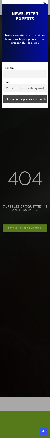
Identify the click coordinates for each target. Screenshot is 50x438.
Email (7, 82)
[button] (44, 4)
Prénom (8, 68)
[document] (25, 219)
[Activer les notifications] (43, 431)
